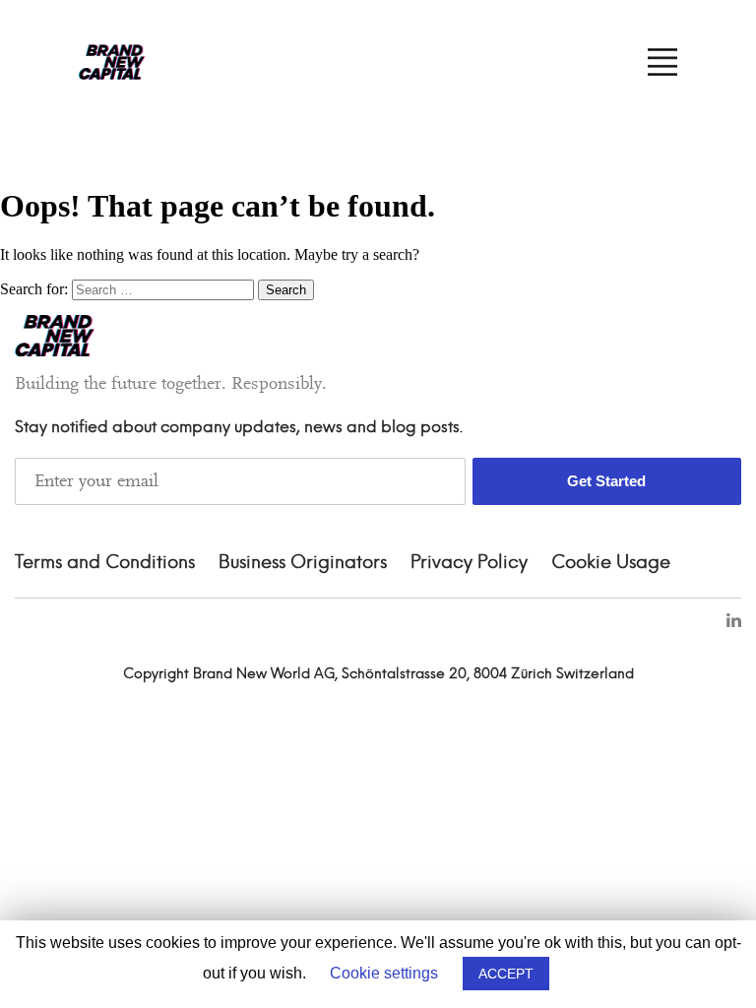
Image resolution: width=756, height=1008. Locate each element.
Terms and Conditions (105, 563)
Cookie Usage (610, 563)
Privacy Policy (469, 563)
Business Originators (303, 563)
